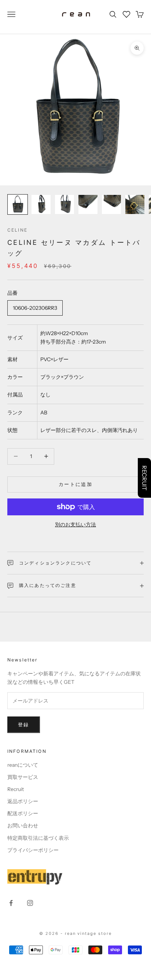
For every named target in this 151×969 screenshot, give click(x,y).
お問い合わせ (22, 825)
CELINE (17, 230)
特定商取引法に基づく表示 (38, 838)
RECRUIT (144, 477)
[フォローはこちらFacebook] (11, 903)
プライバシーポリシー (33, 850)
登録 (23, 724)
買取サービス (22, 777)
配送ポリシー (22, 813)
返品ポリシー (22, 801)
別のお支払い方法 (75, 524)
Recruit (15, 789)
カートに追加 (75, 484)
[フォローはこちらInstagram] (30, 903)
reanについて (22, 765)
